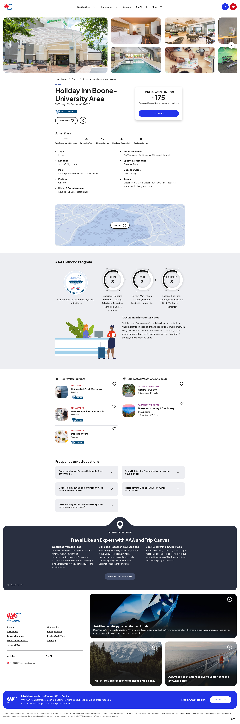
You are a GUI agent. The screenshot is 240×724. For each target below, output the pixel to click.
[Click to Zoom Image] (55, 45)
